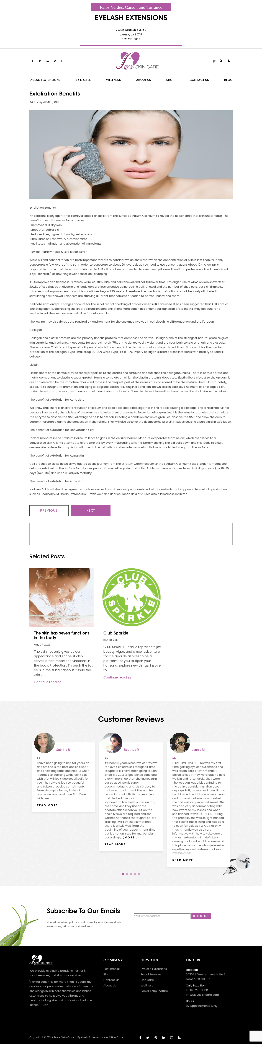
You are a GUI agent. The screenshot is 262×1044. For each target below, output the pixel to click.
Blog (106, 974)
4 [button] (135, 874)
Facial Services (151, 974)
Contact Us (111, 980)
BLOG (228, 79)
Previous (49, 510)
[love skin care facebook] (140, 1037)
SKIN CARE (83, 79)
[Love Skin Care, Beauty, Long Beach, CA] (42, 1025)
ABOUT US (143, 79)
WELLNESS (113, 79)
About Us (109, 985)
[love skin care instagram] (171, 1037)
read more (47, 805)
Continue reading (47, 682)
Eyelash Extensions (154, 969)
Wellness (147, 985)
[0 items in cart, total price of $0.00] (214, 61)
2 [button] (127, 874)
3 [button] (131, 874)
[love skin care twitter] (147, 1037)
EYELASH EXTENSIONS (44, 79)
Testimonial (111, 969)
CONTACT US (199, 79)
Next (91, 510)
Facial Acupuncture (154, 991)
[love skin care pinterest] (156, 1037)
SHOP (170, 79)
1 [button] (123, 874)
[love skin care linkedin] (163, 1037)
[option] (63, 773)
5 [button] (139, 874)
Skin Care (147, 980)
